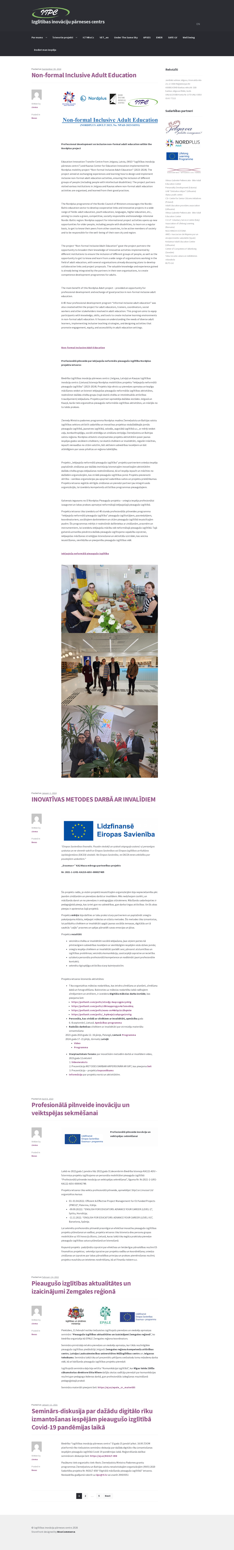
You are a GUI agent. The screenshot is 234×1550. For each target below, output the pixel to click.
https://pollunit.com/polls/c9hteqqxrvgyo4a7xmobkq (102, 1006)
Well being (189, 37)
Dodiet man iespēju (45, 49)
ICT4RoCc (88, 37)
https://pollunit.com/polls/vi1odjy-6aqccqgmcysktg (101, 1002)
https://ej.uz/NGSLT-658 (103, 1455)
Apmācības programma (108, 1022)
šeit (149, 1066)
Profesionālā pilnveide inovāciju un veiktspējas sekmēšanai (81, 1109)
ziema (35, 107)
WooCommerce (66, 1531)
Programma (129, 1034)
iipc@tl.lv (101, 1474)
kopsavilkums (105, 1070)
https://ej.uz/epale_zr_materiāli (116, 1387)
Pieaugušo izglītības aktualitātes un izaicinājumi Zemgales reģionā (81, 1287)
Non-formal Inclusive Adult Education (84, 75)
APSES (147, 37)
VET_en (104, 37)
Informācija (75, 1074)
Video (77, 1043)
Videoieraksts (79, 1062)
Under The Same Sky (126, 37)
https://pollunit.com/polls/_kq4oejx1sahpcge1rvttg (101, 1014)
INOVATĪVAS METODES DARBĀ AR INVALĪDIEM (94, 799)
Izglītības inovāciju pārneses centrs (68, 21)
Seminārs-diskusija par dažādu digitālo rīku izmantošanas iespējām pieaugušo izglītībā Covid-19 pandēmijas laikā (92, 1419)
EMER (159, 37)
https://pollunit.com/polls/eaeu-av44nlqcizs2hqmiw (101, 1010)
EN (198, 24)
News (34, 118)
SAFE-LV (172, 37)
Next (107, 1495)
